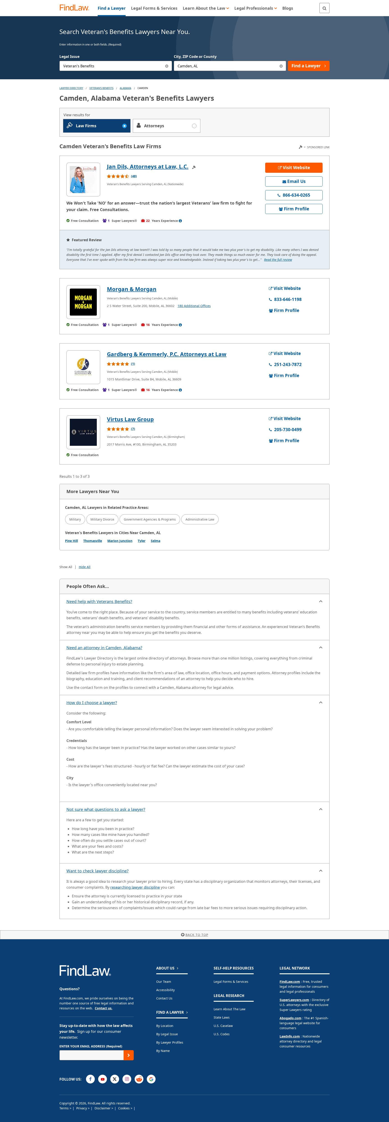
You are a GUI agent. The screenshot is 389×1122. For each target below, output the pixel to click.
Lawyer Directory (71, 88)
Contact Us (164, 998)
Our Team (163, 981)
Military (75, 519)
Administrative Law (199, 519)
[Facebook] (90, 1079)
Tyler (141, 541)
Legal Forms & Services (231, 981)
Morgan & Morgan (131, 289)
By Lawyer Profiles (169, 1042)
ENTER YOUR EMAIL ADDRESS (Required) (90, 1046)
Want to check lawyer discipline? (97, 871)
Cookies (124, 1108)
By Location (164, 1026)
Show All (65, 567)
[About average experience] (180, 220)
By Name (163, 1051)
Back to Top (196, 935)
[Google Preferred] (151, 1079)
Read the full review (278, 259)
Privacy (82, 1108)
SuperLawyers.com (294, 1000)
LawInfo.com (290, 1036)
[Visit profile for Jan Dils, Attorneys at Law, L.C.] (83, 179)
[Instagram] (126, 1079)
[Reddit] (139, 1079)
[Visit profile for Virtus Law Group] (83, 432)
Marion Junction (119, 541)
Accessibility (165, 990)
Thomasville (92, 541)
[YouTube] (102, 1079)
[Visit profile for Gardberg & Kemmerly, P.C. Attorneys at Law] (83, 367)
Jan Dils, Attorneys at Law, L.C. (147, 166)
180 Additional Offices (194, 306)
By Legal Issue (167, 1034)
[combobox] (115, 66)
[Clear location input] (281, 66)
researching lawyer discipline (135, 887)
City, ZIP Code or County (195, 56)
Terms (64, 1108)
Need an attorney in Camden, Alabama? (104, 647)
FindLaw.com (290, 981)
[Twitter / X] (114, 1079)
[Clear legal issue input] (167, 66)
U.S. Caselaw (223, 1026)
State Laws (222, 1017)
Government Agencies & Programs (150, 519)
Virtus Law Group (130, 419)
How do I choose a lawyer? (91, 702)
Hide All (84, 567)
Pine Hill (71, 541)
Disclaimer (103, 1108)
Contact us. (103, 1008)
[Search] (324, 8)
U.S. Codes (222, 1034)
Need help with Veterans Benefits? (99, 601)
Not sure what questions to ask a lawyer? (105, 809)
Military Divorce (102, 519)
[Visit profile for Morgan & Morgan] (83, 302)
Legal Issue (69, 56)
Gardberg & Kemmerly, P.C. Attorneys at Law (166, 354)
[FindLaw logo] (76, 8)
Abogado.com (290, 1018)
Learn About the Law (229, 1009)
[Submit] (129, 1055)
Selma (155, 541)
